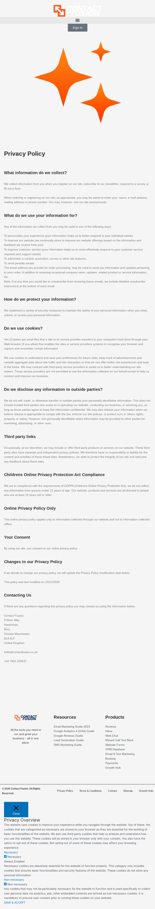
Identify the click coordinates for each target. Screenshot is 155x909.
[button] (77, 20)
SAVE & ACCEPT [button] (14, 902)
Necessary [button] (11, 852)
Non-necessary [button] (14, 879)
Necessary (14, 856)
